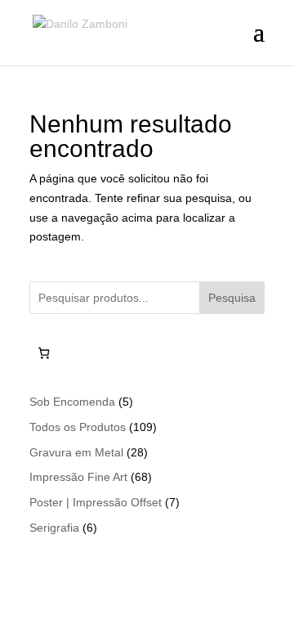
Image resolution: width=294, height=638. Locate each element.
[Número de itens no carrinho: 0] (43, 353)
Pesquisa (232, 297)
